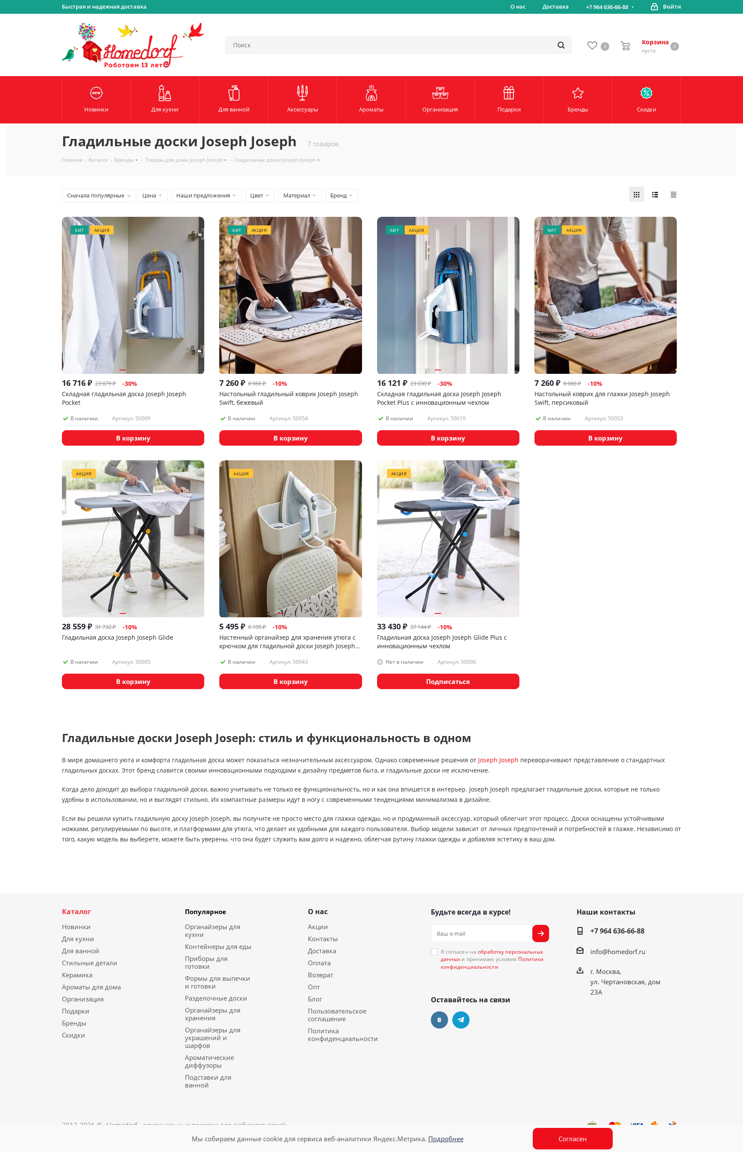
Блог (315, 999)
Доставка (322, 950)
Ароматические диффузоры (209, 1061)
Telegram (461, 1020)
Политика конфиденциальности (343, 1034)
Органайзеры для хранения (212, 1014)
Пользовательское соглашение (337, 1015)
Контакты (323, 938)
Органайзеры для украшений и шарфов (212, 1038)
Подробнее (446, 1138)
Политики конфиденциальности (492, 962)
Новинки (76, 926)
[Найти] (561, 45)
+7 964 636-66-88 (607, 7)
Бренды (74, 1023)
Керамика (77, 974)
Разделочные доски (216, 998)
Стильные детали (89, 962)
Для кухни (78, 938)
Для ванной (80, 950)
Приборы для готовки (206, 962)
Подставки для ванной (208, 1081)
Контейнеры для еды (218, 946)
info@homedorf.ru (617, 951)
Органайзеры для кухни (212, 930)
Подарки (75, 1011)
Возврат (320, 974)
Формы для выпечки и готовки (217, 982)
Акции (318, 926)
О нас (318, 911)
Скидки (73, 1035)
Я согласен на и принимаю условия (492, 959)
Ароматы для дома (91, 987)
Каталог (76, 911)
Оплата (319, 962)
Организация (83, 999)
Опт (314, 987)
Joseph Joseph (498, 760)
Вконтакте (439, 1020)
